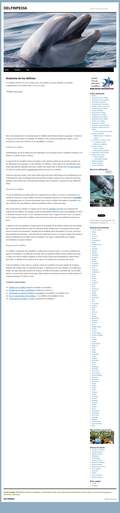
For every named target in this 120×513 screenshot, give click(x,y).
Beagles (94, 362)
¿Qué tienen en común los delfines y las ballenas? (27, 293)
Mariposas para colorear (98, 466)
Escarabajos (95, 396)
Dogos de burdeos (97, 423)
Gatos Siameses (96, 373)
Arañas (94, 234)
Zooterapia (95, 485)
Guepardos (95, 270)
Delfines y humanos (97, 146)
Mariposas (95, 345)
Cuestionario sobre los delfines (100, 152)
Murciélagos (95, 297)
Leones (94, 280)
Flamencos (95, 265)
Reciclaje (94, 316)
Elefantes (94, 261)
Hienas (94, 409)
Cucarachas (95, 417)
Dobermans (95, 369)
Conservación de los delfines (100, 108)
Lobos (93, 287)
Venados (94, 329)
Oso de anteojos (96, 468)
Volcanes (94, 331)
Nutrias (94, 352)
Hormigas (94, 402)
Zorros (94, 337)
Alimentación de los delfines (100, 117)
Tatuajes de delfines (97, 163)
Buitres (94, 390)
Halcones (94, 398)
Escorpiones (95, 263)
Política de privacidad (110, 499)
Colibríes (94, 339)
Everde (94, 483)
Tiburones (95, 322)
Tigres (93, 324)
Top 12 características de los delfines (22, 296)
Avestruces (95, 236)
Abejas (94, 383)
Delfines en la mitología (100, 144)
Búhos (94, 242)
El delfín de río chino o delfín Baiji (21, 290)
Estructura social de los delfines (100, 125)
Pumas (94, 314)
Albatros (94, 407)
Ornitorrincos (95, 411)
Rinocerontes (95, 318)
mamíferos (53, 208)
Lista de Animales (97, 230)
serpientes (14, 200)
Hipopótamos (95, 272)
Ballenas (94, 238)
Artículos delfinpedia (97, 165)
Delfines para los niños (98, 155)
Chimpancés (95, 255)
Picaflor (94, 473)
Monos (94, 348)
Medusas (94, 291)
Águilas (94, 386)
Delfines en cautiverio (98, 133)
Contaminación (96, 240)
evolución (68, 135)
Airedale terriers (96, 421)
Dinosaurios (95, 360)
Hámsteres (95, 400)
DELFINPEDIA (15, 7)
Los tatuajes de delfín (99, 142)
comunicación (32, 169)
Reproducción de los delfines (100, 119)
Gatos (93, 310)
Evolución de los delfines (99, 112)
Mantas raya (95, 289)
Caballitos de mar (96, 244)
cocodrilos (77, 197)
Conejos (94, 394)
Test (27, 70)
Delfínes (94, 259)
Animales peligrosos (97, 452)
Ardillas (94, 404)
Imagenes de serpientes (98, 462)
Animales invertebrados (98, 450)
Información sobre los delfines (100, 100)
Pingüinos (95, 305)
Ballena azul (95, 456)
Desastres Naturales (97, 335)
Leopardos (95, 282)
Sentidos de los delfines (17, 287)
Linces (94, 284)
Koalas (94, 276)
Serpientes (95, 320)
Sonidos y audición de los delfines (103, 131)
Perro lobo (95, 471)
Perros (94, 308)
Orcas (93, 299)
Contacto (17, 70)
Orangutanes (95, 354)
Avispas (94, 388)
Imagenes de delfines (97, 161)
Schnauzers (95, 381)
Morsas (94, 293)
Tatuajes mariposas (97, 477)
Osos (93, 301)
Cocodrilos (95, 257)
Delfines (94, 96)
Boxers (94, 364)
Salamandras (95, 413)
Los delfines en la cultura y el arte (101, 140)
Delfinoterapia (96, 458)
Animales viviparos (97, 454)
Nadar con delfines (99, 148)
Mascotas (94, 312)
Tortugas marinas (96, 327)
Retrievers (95, 377)
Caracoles (94, 253)
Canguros (94, 251)
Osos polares (95, 303)
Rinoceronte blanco (97, 475)
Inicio (6, 70)
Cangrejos (95, 392)
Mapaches (95, 419)
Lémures (94, 341)
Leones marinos (96, 343)
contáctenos (107, 492)
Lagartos (94, 278)
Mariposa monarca (97, 464)
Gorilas (94, 356)
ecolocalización (74, 166)
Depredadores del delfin (98, 123)
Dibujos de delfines (99, 157)
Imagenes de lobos (97, 460)
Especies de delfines (97, 110)
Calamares (95, 249)
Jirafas (94, 274)
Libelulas (94, 358)
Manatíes (94, 295)
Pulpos (94, 350)
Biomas (94, 232)
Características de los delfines (100, 98)
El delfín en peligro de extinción (100, 106)
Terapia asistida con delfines (101, 150)
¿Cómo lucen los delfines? (18, 298)
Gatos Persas (95, 371)
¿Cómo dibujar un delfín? (101, 159)
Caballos (94, 246)
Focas (93, 268)
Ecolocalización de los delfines (100, 104)
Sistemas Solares (96, 333)
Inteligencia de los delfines (99, 114)
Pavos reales (95, 415)
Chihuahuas (95, 367)
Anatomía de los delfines (99, 102)
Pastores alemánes (97, 375)
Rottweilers (95, 379)
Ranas (93, 426)
